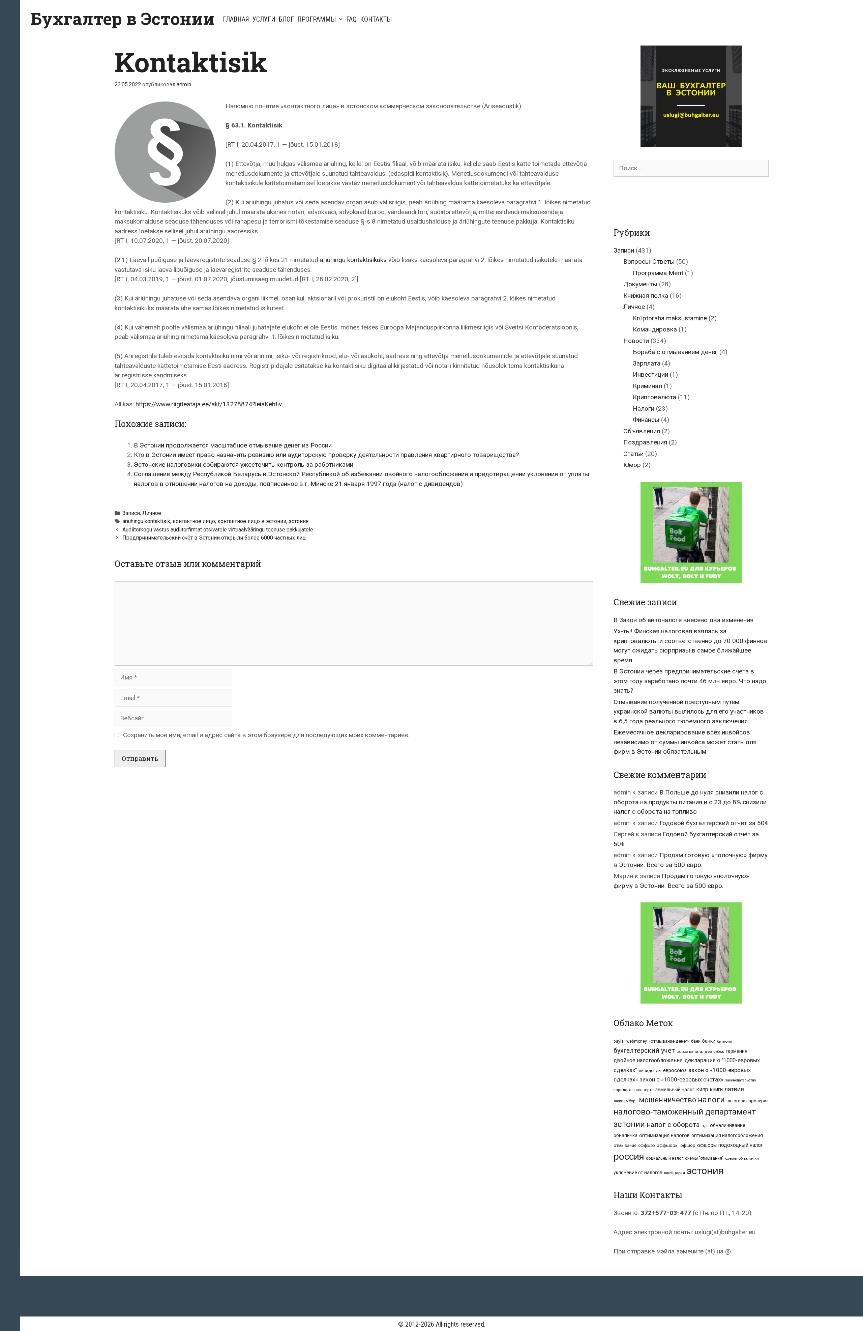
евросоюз (675, 1070)
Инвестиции (650, 374)
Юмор (632, 465)
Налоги (643, 408)
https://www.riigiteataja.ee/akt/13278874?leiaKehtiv (209, 404)
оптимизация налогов (664, 1135)
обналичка (625, 1135)
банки (708, 1041)
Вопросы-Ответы (649, 261)
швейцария (674, 1172)
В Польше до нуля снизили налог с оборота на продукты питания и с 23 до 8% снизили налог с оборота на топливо (690, 801)
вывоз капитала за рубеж (700, 1051)
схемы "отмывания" (704, 1158)
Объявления (641, 431)
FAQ (351, 19)
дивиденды (649, 1070)
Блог (286, 19)
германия (736, 1051)
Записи (131, 513)
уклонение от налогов (638, 1172)
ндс (705, 1125)
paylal (619, 1041)
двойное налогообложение (648, 1060)
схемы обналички (742, 1158)
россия (629, 1156)
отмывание (625, 1145)
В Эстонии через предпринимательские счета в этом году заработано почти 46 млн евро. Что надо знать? (690, 680)
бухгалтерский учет (644, 1050)
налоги (711, 1099)
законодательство (740, 1080)
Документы (640, 284)
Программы (316, 19)
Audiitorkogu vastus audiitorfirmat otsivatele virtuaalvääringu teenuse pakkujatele (217, 529)
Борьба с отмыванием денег (675, 352)
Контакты (376, 19)
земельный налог (674, 1089)
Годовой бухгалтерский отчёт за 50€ (713, 823)
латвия (734, 1089)
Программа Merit (658, 273)
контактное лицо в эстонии (251, 521)
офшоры (707, 1145)
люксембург (625, 1101)
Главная (236, 19)
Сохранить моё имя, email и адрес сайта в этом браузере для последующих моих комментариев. (266, 735)
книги (716, 1090)
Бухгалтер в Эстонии (122, 18)
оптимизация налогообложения (727, 1135)
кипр (702, 1089)
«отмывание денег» (669, 1041)
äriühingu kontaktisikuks (353, 260)
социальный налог (664, 1158)
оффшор (646, 1145)
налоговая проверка (747, 1100)
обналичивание (727, 1125)
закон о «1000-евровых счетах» (681, 1079)
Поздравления (645, 442)
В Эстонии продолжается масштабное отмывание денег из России (233, 445)
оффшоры (668, 1145)
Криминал (647, 386)
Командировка (655, 329)
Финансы (646, 420)
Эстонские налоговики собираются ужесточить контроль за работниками (243, 464)
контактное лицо (194, 521)
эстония (298, 521)
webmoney (636, 1041)
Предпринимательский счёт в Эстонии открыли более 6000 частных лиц (214, 537)
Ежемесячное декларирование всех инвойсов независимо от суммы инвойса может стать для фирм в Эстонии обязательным (685, 741)
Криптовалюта (654, 397)
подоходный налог (740, 1145)
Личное (151, 513)
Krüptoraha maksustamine (670, 318)
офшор (687, 1145)
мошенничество (667, 1100)
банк (696, 1041)
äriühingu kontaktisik (146, 521)
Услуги (263, 19)
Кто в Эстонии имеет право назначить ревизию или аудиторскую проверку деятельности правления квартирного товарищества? (326, 455)
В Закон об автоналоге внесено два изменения (683, 620)
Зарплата (646, 363)
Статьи (633, 454)
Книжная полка (645, 295)
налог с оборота (673, 1125)
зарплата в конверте (634, 1090)
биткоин (724, 1041)
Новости (636, 341)
